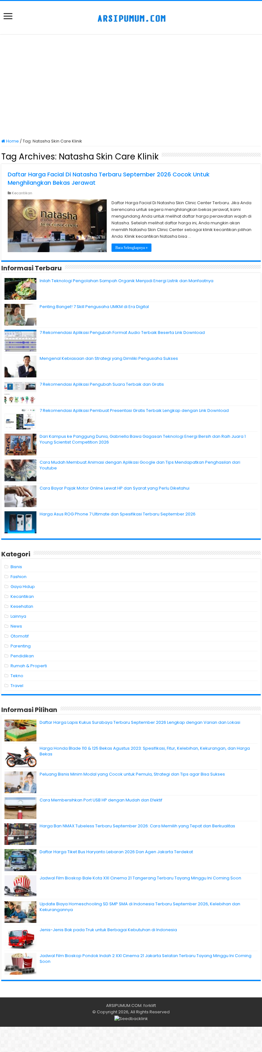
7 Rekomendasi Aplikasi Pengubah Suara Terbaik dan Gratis (102, 384)
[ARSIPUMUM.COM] (130, 17)
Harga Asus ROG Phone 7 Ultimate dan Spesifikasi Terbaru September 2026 (118, 514)
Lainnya (18, 616)
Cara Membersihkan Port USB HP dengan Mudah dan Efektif (101, 800)
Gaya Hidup (23, 587)
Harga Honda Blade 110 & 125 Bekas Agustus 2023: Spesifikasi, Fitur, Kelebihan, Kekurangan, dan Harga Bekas (145, 751)
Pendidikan (22, 656)
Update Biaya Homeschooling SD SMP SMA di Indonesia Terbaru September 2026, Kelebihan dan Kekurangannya (140, 907)
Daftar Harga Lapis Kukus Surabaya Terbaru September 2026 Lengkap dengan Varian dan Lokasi (140, 722)
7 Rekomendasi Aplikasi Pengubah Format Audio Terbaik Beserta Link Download (122, 332)
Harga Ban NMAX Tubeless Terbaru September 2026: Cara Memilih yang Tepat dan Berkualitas (137, 826)
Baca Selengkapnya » (131, 247)
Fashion (19, 577)
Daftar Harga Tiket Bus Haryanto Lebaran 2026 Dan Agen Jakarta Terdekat (116, 852)
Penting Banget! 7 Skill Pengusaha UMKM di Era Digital (94, 307)
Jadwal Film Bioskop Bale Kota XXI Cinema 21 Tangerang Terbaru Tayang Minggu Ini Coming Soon (140, 878)
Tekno (17, 676)
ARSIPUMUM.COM (124, 1005)
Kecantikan (22, 193)
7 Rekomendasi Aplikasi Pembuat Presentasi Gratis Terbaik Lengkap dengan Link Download (134, 410)
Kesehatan (22, 606)
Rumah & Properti (29, 666)
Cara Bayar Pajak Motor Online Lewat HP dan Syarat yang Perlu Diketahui (114, 488)
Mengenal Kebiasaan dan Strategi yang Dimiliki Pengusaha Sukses (109, 358)
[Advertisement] (131, 87)
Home (12, 141)
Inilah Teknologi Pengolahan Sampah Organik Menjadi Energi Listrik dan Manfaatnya (126, 281)
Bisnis (16, 567)
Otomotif (20, 636)
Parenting (21, 646)
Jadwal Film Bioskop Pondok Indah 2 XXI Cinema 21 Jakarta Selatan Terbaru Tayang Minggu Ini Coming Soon (145, 958)
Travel (17, 686)
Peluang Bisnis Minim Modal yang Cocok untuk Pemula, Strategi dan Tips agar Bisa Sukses (132, 774)
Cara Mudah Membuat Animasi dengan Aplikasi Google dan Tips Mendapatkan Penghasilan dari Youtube (140, 465)
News (16, 626)
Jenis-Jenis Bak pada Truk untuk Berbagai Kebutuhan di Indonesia (108, 930)
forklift (149, 1005)
